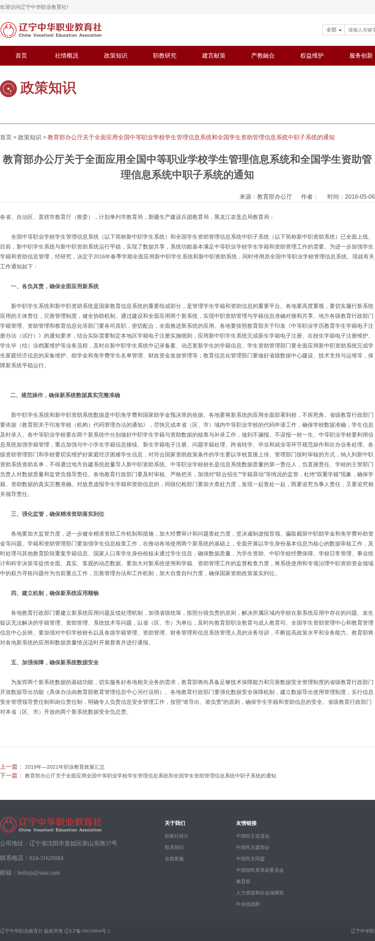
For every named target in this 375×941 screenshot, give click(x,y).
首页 (21, 55)
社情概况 (66, 55)
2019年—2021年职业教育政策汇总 (65, 767)
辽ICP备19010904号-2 (87, 931)
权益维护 (312, 55)
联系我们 (174, 847)
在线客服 (174, 858)
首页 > (9, 137)
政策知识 (115, 55)
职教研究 (165, 55)
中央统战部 (248, 904)
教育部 (243, 881)
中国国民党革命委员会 (260, 870)
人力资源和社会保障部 (260, 893)
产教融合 (263, 55)
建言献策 (214, 55)
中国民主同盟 (250, 858)
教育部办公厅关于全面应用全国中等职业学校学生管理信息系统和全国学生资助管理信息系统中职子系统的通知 (150, 776)
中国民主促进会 (253, 836)
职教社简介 (177, 836)
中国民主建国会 (253, 847)
